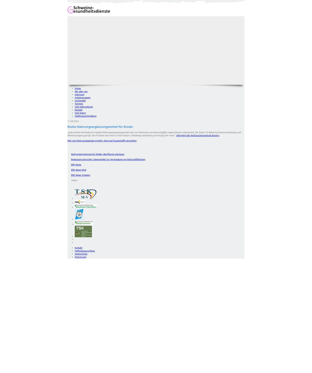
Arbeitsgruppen (82, 97)
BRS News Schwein (79, 175)
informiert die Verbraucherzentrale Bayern (197, 135)
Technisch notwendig (73, 324)
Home (78, 88)
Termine (79, 103)
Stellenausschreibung (85, 116)
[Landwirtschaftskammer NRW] (85, 207)
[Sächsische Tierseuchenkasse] (83, 236)
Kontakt (78, 109)
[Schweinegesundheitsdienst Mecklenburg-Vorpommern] (85, 198)
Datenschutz (81, 253)
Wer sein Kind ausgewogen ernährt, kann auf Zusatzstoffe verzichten (102, 140)
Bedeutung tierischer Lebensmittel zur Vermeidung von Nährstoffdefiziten (106, 159)
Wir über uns (81, 91)
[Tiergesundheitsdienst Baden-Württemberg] (80, 202)
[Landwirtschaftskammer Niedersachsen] (84, 224)
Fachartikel (80, 100)
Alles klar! (70, 364)
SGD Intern (80, 112)
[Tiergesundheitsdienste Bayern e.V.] (79, 219)
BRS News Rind (77, 169)
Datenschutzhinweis (78, 371)
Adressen (79, 94)
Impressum (80, 257)
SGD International (84, 106)
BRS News (74, 164)
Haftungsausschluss (85, 250)
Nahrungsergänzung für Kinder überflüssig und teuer (96, 154)
